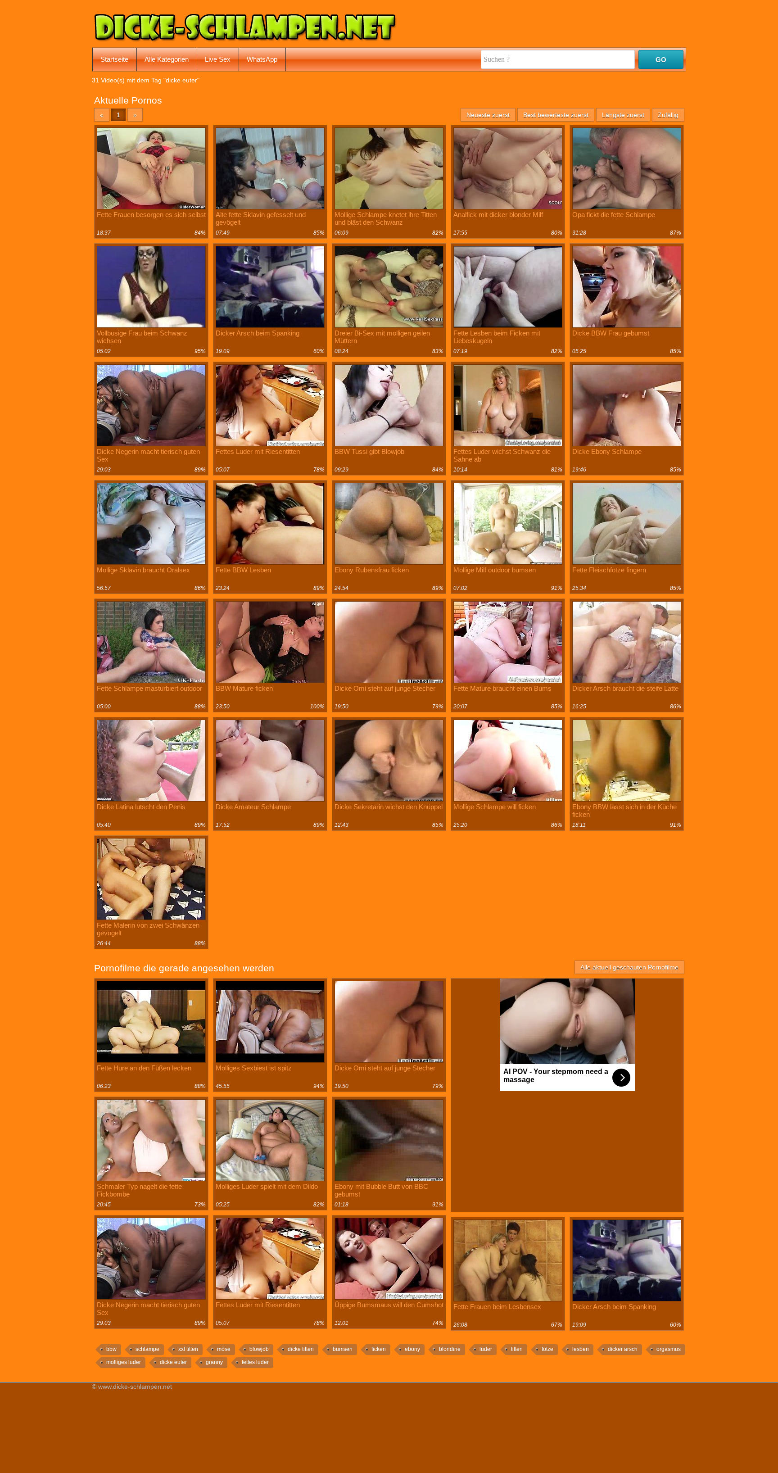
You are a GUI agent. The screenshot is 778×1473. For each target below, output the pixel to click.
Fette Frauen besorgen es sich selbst (151, 214)
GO (661, 59)
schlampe (147, 1349)
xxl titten (188, 1349)
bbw (111, 1349)
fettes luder (255, 1362)
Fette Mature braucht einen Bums (502, 688)
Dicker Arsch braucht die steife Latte (625, 688)
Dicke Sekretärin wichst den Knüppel (389, 807)
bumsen (343, 1349)
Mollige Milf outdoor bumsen (494, 570)
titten (517, 1349)
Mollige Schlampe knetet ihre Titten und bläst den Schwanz (386, 218)
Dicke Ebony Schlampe (607, 451)
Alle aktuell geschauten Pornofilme (629, 967)
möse (224, 1349)
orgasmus (668, 1349)
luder (485, 1349)
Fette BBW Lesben (243, 570)
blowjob (259, 1349)
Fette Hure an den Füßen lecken (144, 1068)
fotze (547, 1349)
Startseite (114, 59)
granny (214, 1362)
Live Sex (218, 59)
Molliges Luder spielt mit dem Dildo (267, 1186)
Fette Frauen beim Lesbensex (497, 1306)
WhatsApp (262, 59)
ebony (412, 1349)
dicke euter (173, 1362)
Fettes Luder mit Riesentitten (258, 451)
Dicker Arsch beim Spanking (257, 333)
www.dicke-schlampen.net (135, 1386)
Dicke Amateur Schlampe (253, 807)
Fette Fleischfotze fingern (609, 570)
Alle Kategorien (167, 59)
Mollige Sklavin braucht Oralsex (143, 570)
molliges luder (123, 1362)
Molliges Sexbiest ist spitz (254, 1068)
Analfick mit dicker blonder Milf (498, 214)
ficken (378, 1349)
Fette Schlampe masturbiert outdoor (149, 688)
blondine (450, 1349)
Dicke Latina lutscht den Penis (141, 807)
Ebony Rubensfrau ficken (372, 570)
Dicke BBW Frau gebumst (610, 333)
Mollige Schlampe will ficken (494, 807)
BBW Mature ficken (244, 688)
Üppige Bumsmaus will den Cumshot (389, 1305)
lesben (580, 1349)
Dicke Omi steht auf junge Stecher (385, 688)
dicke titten (301, 1349)
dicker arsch (623, 1349)
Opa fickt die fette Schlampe (613, 214)
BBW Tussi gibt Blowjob (369, 451)
